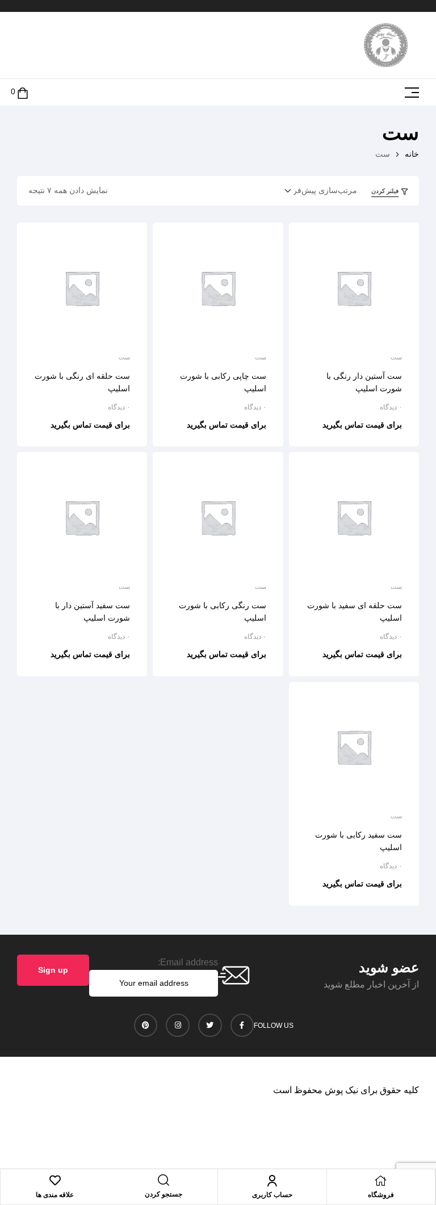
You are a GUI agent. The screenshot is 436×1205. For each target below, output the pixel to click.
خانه (412, 153)
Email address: (188, 962)
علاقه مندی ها (55, 1195)
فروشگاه (381, 1195)
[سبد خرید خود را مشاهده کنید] (22, 92)
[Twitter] (210, 1025)
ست (396, 357)
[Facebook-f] (242, 1025)
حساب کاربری (272, 1195)
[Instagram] (178, 1025)
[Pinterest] (146, 1025)
